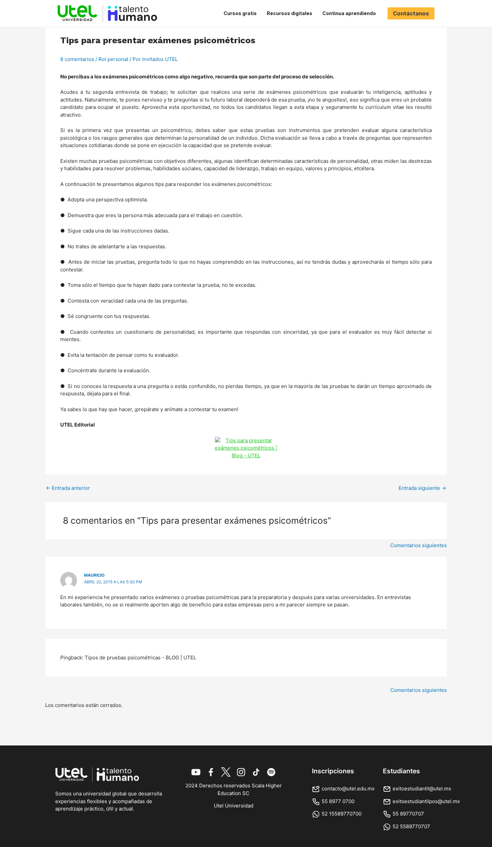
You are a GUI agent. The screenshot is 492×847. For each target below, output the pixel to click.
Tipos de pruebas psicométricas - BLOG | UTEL (140, 657)
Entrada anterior (68, 488)
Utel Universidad (233, 805)
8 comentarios (77, 59)
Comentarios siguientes (418, 545)
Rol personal (113, 59)
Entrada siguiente (422, 488)
